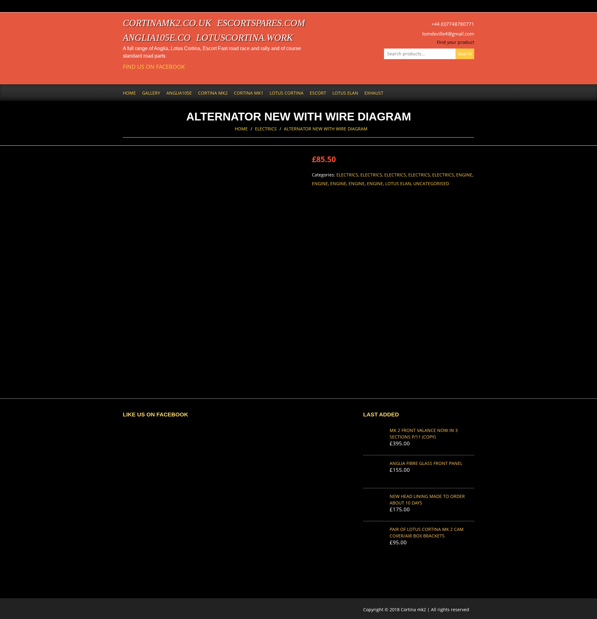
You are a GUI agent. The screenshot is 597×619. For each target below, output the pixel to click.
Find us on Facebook (154, 66)
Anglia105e (179, 93)
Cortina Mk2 (213, 93)
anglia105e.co (157, 37)
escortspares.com (261, 23)
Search (465, 54)
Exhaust (373, 93)
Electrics (266, 129)
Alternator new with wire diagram (326, 129)
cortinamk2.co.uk (167, 23)
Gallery (151, 93)
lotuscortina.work (244, 37)
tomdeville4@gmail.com (448, 33)
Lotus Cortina (286, 93)
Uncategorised (431, 183)
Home (129, 93)
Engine (464, 175)
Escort (318, 93)
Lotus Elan (345, 93)
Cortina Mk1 (248, 93)
